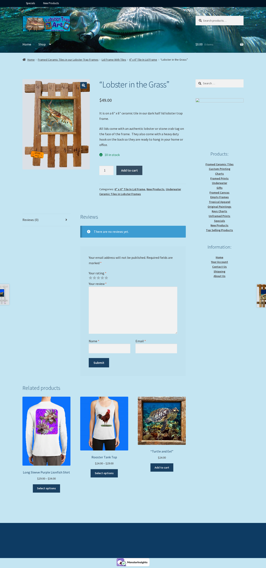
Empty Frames (219, 197)
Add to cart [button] (162, 467)
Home (26, 44)
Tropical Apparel (219, 202)
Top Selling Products (219, 230)
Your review (98, 284)
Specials (30, 3)
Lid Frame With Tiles (114, 59)
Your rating (97, 273)
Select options (46, 488)
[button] (83, 85)
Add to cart (129, 170)
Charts (219, 173)
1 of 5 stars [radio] (90, 278)
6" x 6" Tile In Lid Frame (143, 59)
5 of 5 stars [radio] (106, 278)
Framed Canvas (219, 192)
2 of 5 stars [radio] (94, 278)
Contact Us (219, 267)
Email (140, 341)
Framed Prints (219, 178)
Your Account (219, 262)
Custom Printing (219, 169)
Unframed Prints (219, 216)
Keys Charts (219, 211)
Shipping (219, 271)
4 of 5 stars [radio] (102, 278)
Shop (42, 44)
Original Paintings (219, 207)
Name (94, 341)
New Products (51, 3)
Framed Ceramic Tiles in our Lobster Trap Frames (68, 59)
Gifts (220, 188)
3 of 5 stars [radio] (98, 278)
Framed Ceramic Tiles (220, 164)
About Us (219, 276)
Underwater (219, 183)
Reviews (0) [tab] (30, 220)
